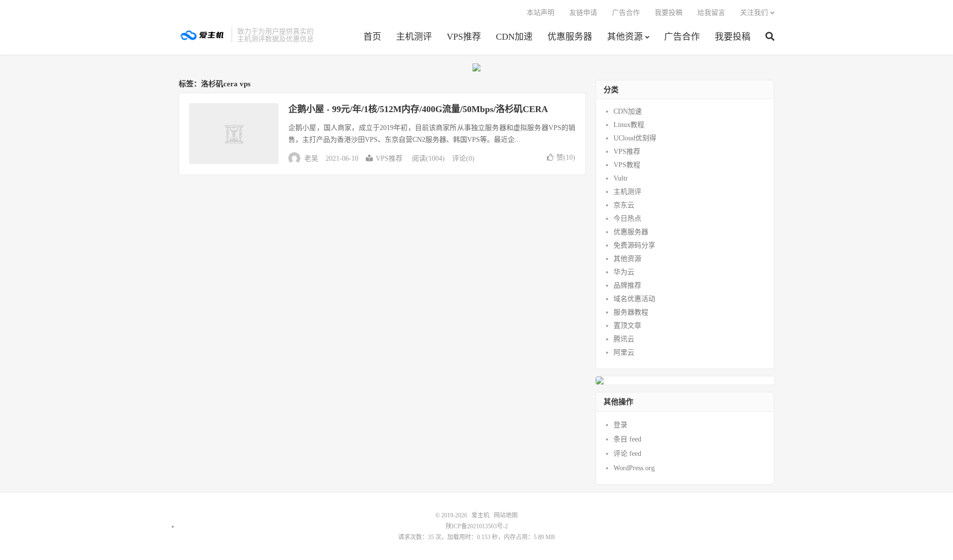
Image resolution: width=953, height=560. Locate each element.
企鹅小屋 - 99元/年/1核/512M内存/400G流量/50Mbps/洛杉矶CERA (418, 109)
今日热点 (627, 218)
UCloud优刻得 (634, 138)
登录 (620, 425)
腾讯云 (623, 339)
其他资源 (625, 37)
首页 (372, 37)
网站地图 (506, 515)
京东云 (623, 205)
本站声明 (540, 12)
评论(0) (463, 158)
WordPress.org (634, 468)
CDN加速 (514, 37)
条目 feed (627, 439)
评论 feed (627, 453)
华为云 (623, 272)
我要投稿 (732, 37)
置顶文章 (627, 325)
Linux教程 (628, 124)
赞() (565, 157)
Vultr (620, 178)
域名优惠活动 (634, 299)
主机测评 (414, 37)
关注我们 (754, 12)
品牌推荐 (627, 285)
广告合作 (682, 37)
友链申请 (583, 12)
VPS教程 (626, 165)
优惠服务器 (569, 37)
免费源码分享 (634, 245)
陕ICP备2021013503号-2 (477, 526)
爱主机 (202, 35)
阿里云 (623, 352)
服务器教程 (630, 312)
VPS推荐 (464, 37)
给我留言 (711, 12)
